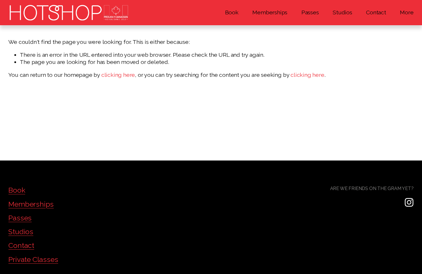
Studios (342, 12)
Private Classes (33, 259)
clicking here (118, 75)
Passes (310, 12)
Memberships (269, 12)
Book (232, 12)
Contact (376, 12)
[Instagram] (409, 202)
